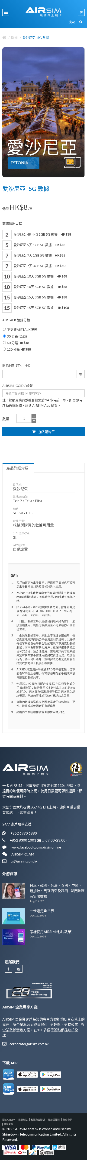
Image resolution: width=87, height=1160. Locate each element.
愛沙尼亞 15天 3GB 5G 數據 (40, 297)
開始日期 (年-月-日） (17, 365)
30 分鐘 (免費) (17, 336)
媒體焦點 (23, 1119)
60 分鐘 (18, 343)
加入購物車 (46, 432)
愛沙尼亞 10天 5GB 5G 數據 (40, 287)
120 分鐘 (19, 349)
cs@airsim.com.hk (24, 861)
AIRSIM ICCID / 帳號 (17, 386)
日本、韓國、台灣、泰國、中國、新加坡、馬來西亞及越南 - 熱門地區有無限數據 (57, 890)
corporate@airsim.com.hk (29, 1044)
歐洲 (14, 38)
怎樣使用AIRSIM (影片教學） (52, 932)
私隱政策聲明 (38, 1119)
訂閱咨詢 (8, 1124)
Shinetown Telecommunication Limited (31, 1134)
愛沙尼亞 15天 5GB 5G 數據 (41, 308)
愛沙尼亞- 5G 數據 (36, 38)
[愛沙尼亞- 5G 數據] (43, 112)
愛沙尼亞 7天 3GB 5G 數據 (39, 266)
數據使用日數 (12, 223)
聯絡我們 (67, 1119)
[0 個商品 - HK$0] (81, 12)
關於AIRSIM (8, 1119)
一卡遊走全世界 (42, 911)
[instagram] (19, 969)
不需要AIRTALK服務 (22, 329)
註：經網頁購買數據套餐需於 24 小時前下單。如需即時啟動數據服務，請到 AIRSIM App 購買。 (42, 402)
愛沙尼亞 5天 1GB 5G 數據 (39, 245)
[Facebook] (8, 969)
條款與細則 (54, 1119)
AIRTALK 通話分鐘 (16, 320)
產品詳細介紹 (17, 468)
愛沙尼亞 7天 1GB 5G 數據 (39, 255)
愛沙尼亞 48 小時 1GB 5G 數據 (42, 234)
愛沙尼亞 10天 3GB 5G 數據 (40, 276)
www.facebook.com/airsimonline (36, 847)
